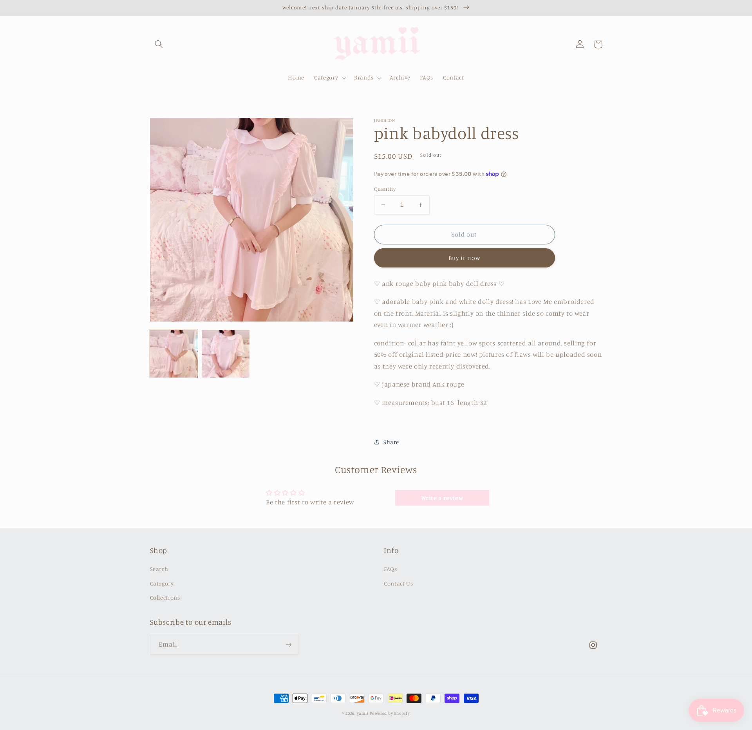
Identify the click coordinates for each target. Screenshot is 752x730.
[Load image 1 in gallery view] (174, 354)
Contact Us (398, 583)
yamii (363, 713)
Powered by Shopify (390, 713)
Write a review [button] (442, 498)
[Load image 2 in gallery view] (225, 354)
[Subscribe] (288, 644)
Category (162, 583)
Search (159, 569)
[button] (159, 44)
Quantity (385, 189)
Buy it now (464, 258)
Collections (165, 597)
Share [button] (391, 442)
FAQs (390, 569)
